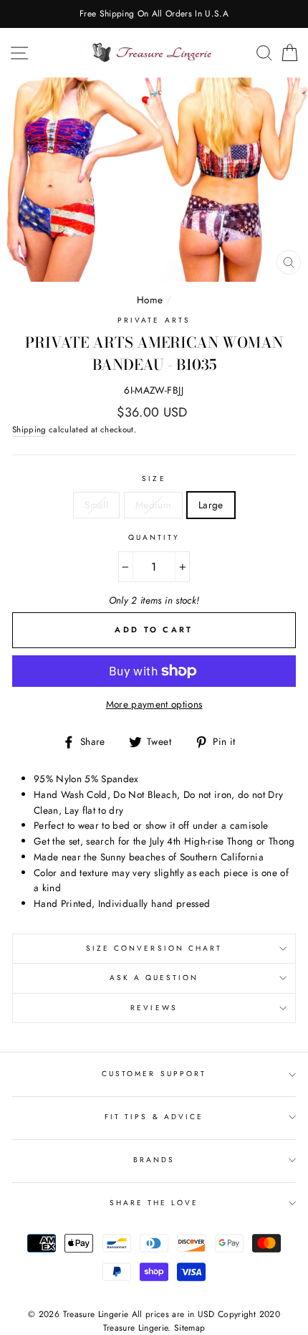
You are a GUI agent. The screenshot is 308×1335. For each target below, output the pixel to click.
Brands (154, 1159)
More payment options (154, 704)
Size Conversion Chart (154, 948)
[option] (154, 14)
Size (153, 478)
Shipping (29, 429)
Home (150, 300)
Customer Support (154, 1073)
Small (96, 505)
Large (210, 505)
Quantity (154, 537)
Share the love (154, 1202)
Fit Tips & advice (154, 1116)
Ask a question (154, 977)
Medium (153, 505)
